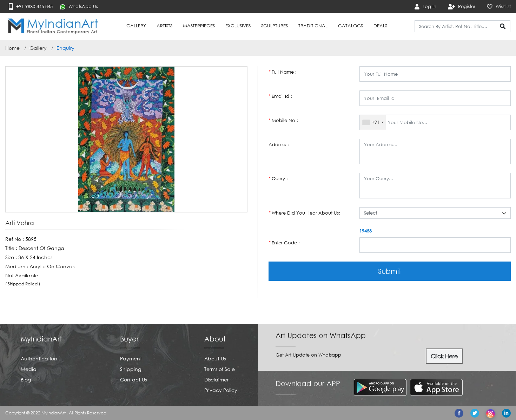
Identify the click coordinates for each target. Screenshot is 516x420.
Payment (131, 358)
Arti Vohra (19, 222)
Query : (278, 178)
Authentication (39, 358)
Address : (279, 144)
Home (12, 48)
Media (29, 369)
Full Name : (283, 72)
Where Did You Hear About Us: (304, 213)
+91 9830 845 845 (34, 6)
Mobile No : (283, 120)
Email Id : (280, 96)
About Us (215, 358)
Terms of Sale (219, 369)
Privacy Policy (220, 390)
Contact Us (133, 379)
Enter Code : (284, 242)
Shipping (130, 369)
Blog (26, 379)
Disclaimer (216, 379)
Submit (389, 271)
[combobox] (373, 122)
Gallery (38, 48)
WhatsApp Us (82, 6)
